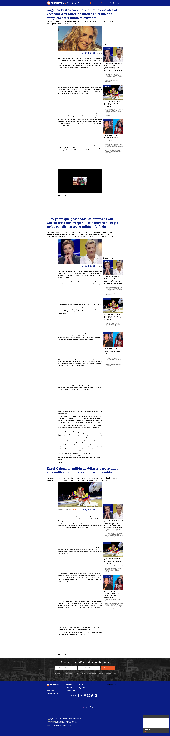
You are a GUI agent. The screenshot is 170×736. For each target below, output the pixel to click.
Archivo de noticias (83, 688)
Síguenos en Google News (52, 693)
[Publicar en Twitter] (86, 53)
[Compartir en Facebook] (89, 53)
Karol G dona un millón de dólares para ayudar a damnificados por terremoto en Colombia (112, 104)
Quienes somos (69, 687)
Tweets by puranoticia (110, 684)
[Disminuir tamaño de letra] (111, 3)
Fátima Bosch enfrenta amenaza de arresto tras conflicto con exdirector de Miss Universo (112, 137)
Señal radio (97, 3)
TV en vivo (87, 3)
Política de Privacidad (70, 690)
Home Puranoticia (82, 687)
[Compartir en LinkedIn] (94, 53)
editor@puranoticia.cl (51, 690)
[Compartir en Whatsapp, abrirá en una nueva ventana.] (91, 53)
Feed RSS (68, 688)
